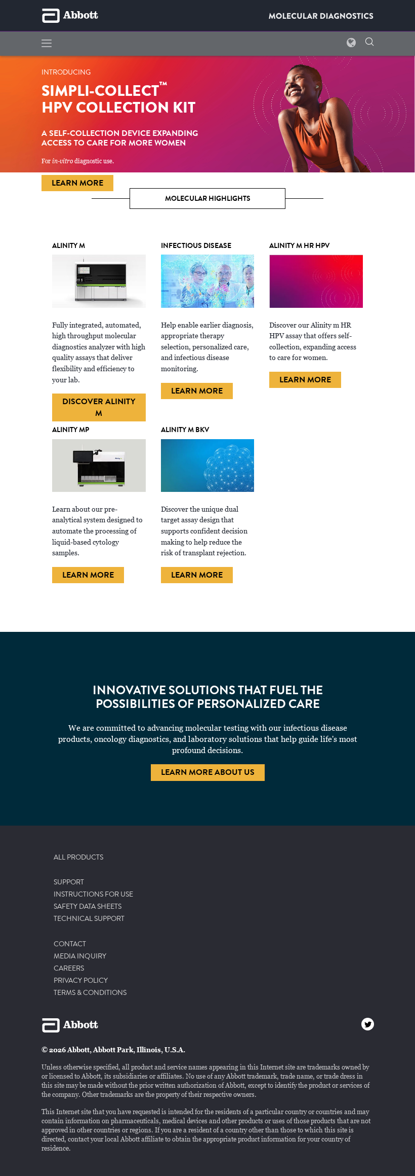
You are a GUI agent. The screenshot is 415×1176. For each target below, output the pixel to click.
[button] (369, 43)
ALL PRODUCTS (78, 857)
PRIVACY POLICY (81, 980)
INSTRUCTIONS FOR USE (93, 894)
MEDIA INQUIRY (80, 956)
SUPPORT (69, 882)
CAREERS (69, 968)
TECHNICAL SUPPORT (89, 918)
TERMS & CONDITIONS (90, 992)
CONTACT (70, 944)
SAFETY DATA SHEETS (87, 906)
